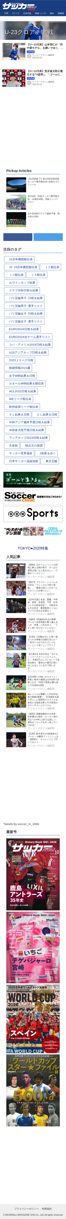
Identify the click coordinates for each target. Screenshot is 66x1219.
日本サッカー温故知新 (23, 461)
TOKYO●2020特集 (33, 548)
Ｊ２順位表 (16, 274)
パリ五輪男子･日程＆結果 (26, 298)
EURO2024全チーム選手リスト (30, 337)
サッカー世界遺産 (20, 453)
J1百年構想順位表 (21, 259)
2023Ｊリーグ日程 (21, 360)
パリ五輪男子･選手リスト (26, 306)
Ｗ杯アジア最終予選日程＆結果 (29, 422)
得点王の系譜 (34, 445)
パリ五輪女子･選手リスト (26, 321)
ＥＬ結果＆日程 (47, 414)
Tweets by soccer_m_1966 (21, 824)
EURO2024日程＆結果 (24, 329)
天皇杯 (13, 445)
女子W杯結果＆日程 (22, 375)
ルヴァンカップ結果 (22, 282)
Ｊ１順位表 (52, 267)
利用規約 (47, 1208)
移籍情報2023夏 (19, 368)
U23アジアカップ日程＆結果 (28, 352)
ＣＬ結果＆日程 (19, 414)
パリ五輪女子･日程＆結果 (26, 313)
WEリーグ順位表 (20, 399)
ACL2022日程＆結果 (22, 391)
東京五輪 (51, 461)
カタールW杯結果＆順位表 (26, 383)
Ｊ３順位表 (38, 274)
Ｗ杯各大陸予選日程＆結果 (26, 430)
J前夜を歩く (48, 453)
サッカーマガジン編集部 (43, 55)
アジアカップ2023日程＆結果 (28, 437)
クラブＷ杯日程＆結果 (23, 290)
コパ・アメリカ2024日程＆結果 (30, 344)
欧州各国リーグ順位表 (23, 406)
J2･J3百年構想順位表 (23, 267)
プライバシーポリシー (26, 1208)
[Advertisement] (33, 128)
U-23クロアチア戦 (29, 32)
